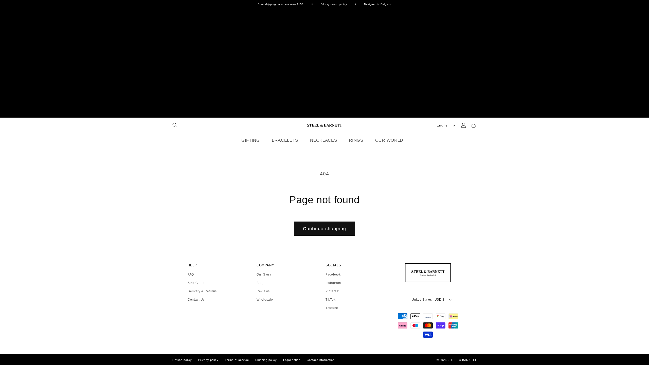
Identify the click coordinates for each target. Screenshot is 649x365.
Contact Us (196, 299)
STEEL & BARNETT (462, 359)
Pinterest (332, 291)
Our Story (264, 274)
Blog (260, 283)
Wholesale (265, 299)
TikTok (330, 299)
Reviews (263, 291)
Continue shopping (324, 228)
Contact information (321, 359)
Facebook (333, 274)
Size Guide (196, 283)
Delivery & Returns (202, 291)
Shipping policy (266, 359)
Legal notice (291, 359)
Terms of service (237, 359)
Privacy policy (208, 359)
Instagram (333, 283)
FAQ (191, 274)
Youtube (332, 307)
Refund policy (182, 359)
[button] (174, 125)
